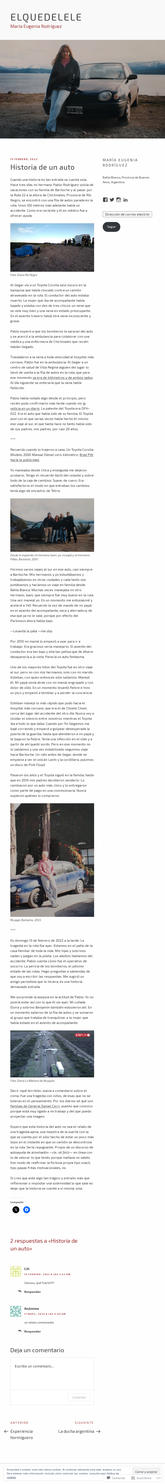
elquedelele (46, 16)
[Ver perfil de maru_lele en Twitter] (112, 199)
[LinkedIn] (125, 199)
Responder (32, 1292)
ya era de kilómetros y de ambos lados (63, 377)
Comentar (79, 1397)
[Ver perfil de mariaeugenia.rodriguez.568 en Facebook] (105, 199)
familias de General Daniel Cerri (35, 1106)
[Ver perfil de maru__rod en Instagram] (118, 199)
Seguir (111, 226)
